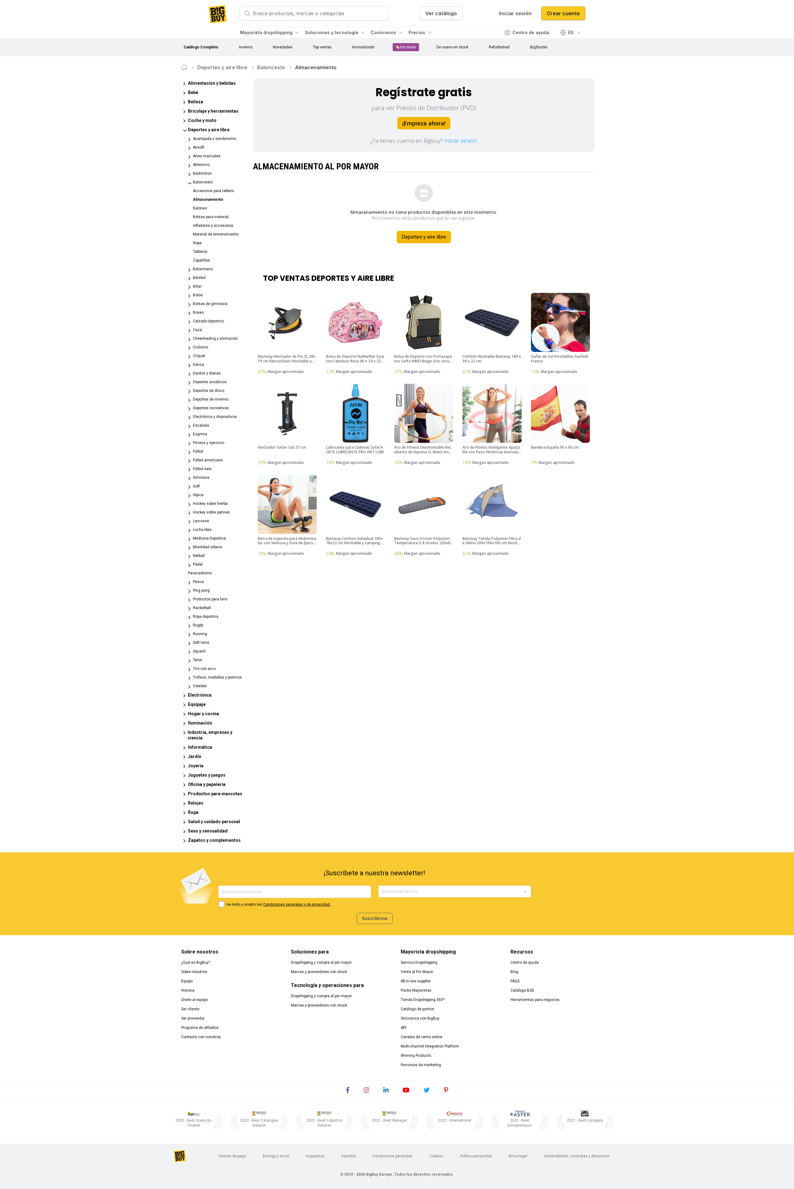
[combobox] (382, 891)
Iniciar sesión (460, 140)
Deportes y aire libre (222, 67)
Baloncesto (271, 67)
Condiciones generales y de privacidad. (297, 904)
